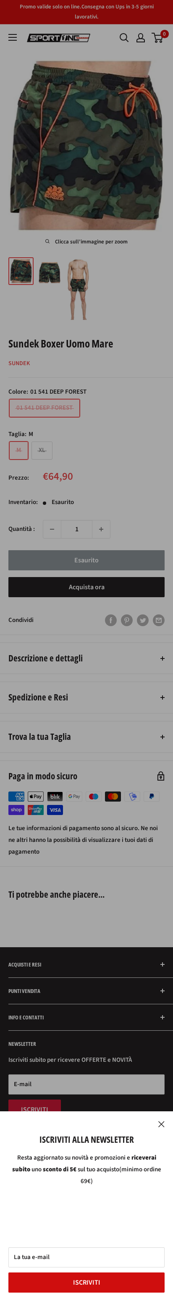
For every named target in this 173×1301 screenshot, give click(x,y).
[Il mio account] (140, 37)
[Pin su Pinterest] (127, 620)
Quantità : (21, 529)
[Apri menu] (12, 37)
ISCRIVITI (86, 1282)
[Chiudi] (161, 1124)
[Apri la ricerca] (124, 37)
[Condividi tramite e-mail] (159, 620)
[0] (157, 38)
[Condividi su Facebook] (111, 620)
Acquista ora (87, 587)
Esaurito (86, 560)
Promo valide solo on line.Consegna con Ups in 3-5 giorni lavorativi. (87, 12)
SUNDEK (19, 363)
